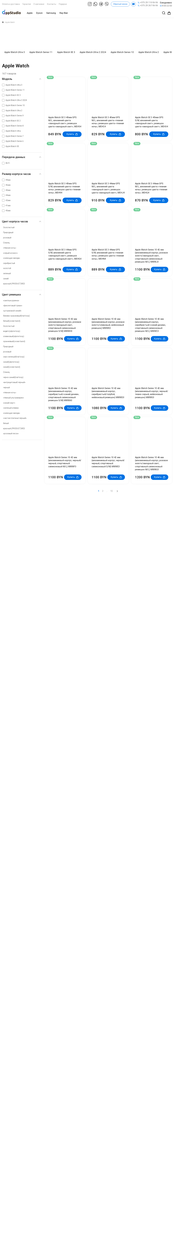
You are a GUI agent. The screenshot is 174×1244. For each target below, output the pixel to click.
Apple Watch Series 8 (15, 126)
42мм (8, 200)
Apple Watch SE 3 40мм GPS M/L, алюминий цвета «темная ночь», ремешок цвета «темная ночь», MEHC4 (108, 122)
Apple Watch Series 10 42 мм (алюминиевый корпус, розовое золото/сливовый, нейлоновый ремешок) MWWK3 (108, 323)
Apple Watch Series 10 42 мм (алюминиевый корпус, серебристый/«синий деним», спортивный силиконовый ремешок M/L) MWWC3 (150, 325)
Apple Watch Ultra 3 (14, 85)
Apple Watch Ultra (13, 131)
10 (111, 491)
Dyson (39, 13)
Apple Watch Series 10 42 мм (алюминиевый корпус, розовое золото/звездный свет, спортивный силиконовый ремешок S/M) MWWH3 (64, 325)
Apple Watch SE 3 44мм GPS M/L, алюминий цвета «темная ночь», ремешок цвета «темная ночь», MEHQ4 (151, 188)
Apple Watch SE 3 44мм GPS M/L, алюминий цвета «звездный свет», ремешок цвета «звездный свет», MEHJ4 (108, 188)
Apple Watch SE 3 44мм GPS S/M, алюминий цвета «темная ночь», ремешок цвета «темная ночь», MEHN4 (108, 254)
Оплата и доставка (11, 4)
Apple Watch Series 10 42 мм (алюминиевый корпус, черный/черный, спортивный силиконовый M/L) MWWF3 (64, 462)
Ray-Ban (64, 13)
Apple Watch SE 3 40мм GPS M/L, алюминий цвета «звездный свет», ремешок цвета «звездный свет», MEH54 (64, 122)
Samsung (51, 13)
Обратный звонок (120, 4)
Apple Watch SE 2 (13, 121)
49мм (8, 180)
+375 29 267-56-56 (149, 5)
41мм (8, 205)
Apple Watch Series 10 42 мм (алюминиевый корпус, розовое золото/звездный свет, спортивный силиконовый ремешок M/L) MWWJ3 (151, 255)
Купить (70, 134)
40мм (8, 190)
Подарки (63, 4)
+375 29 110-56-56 (149, 2)
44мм (8, 195)
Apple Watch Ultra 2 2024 (16, 100)
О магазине (38, 4)
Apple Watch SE (12, 146)
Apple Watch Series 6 (15, 141)
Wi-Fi (8, 163)
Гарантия (26, 4)
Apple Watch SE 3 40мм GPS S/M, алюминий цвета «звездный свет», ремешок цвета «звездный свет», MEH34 (151, 122)
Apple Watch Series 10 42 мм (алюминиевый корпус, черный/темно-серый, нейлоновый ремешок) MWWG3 (151, 393)
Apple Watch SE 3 (13, 95)
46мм (8, 185)
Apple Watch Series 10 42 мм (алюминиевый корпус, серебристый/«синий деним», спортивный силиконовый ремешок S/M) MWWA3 (63, 394)
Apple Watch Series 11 (15, 90)
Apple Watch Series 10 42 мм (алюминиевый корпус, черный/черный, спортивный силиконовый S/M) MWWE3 (108, 462)
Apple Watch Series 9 (15, 115)
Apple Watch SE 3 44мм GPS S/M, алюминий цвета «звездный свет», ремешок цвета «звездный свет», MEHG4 (64, 254)
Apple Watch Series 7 (15, 136)
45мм (8, 210)
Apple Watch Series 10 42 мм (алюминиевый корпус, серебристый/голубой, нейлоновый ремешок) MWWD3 (108, 393)
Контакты (51, 4)
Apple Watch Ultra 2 (14, 110)
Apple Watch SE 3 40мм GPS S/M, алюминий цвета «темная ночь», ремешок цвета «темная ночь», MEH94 (64, 188)
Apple (29, 13)
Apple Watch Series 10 (15, 105)
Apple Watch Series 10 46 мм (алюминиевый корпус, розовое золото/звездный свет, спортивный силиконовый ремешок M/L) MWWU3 (151, 463)
